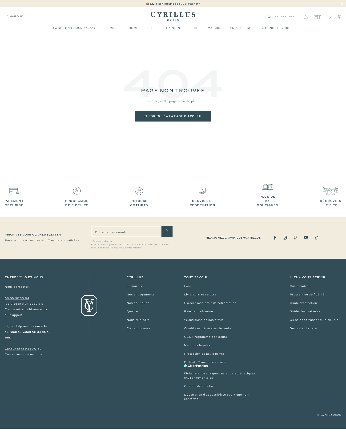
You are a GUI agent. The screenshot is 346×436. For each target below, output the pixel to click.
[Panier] (339, 17)
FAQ (187, 286)
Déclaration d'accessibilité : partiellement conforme (216, 397)
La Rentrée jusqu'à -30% (74, 28)
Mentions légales (197, 345)
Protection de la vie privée (204, 354)
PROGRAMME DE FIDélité (77, 203)
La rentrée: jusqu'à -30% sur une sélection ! (173, 4)
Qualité (132, 311)
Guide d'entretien (303, 303)
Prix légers (240, 28)
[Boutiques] (317, 16)
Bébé (193, 28)
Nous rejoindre (138, 320)
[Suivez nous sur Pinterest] (295, 238)
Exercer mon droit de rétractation (210, 303)
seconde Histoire (277, 28)
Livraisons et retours (200, 294)
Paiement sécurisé (198, 311)
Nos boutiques (138, 303)
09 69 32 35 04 (17, 298)
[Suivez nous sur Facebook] (275, 238)
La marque (14, 16)
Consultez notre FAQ (21, 349)
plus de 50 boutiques (267, 201)
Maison (214, 28)
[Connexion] (306, 16)
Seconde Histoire (303, 328)
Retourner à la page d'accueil (173, 116)
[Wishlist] (329, 16)
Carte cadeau (300, 286)
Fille (152, 28)
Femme (111, 28)
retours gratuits (139, 203)
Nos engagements (141, 294)
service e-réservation (203, 203)
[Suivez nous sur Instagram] (285, 238)
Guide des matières (305, 311)
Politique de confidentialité (125, 247)
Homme (132, 28)
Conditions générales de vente (207, 328)
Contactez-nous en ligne (23, 354)
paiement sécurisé (14, 203)
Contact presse (139, 328)
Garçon (173, 28)
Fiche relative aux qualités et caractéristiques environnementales (220, 376)
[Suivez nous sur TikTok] (316, 238)
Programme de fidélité (307, 294)
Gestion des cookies (200, 386)
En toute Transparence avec (205, 362)
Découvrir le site (331, 203)
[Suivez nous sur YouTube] (306, 237)
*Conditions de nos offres (204, 320)
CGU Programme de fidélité (205, 337)
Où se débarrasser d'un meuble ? (315, 320)
